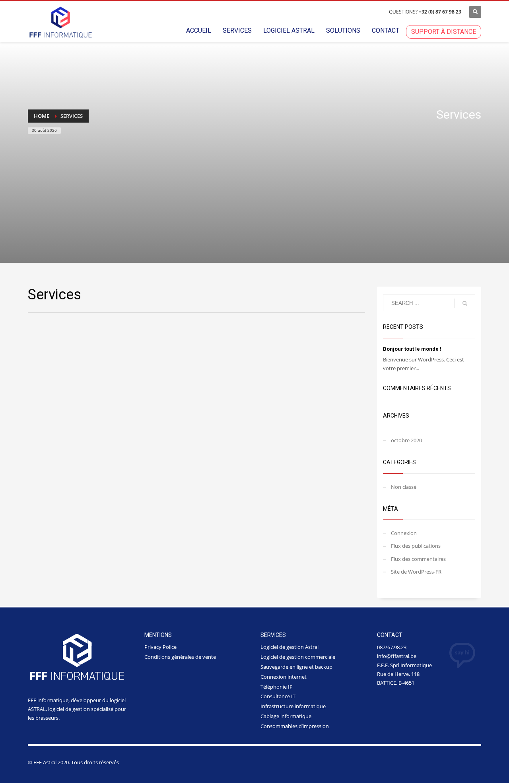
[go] (465, 303)
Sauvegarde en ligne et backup (296, 666)
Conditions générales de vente (180, 656)
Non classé (403, 486)
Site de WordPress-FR (416, 571)
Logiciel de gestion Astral (289, 646)
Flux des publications (416, 545)
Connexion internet (283, 676)
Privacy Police (160, 646)
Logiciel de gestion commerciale (297, 656)
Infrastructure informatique (293, 706)
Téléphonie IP (276, 686)
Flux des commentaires (418, 558)
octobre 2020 (406, 440)
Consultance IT (277, 696)
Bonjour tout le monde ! (412, 349)
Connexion (404, 533)
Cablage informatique (285, 716)
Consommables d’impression (294, 726)
